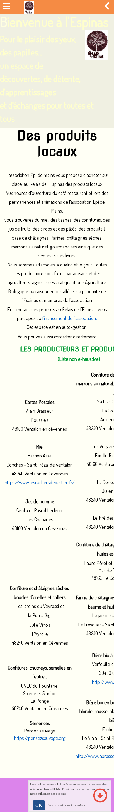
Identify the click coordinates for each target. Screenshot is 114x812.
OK (38, 805)
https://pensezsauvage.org (40, 738)
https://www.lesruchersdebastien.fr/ (40, 482)
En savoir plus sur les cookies (66, 804)
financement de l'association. (69, 318)
